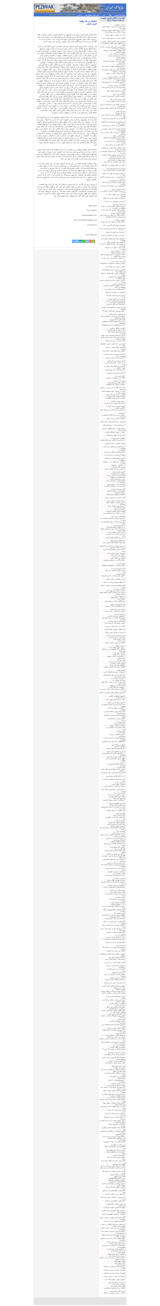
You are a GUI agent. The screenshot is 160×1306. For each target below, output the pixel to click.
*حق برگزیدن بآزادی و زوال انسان (113, 601)
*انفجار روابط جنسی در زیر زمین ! (113, 963)
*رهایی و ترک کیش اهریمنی (113, 796)
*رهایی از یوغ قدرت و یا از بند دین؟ (112, 455)
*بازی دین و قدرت (116, 1005)
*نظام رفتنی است (116, 376)
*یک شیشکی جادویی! (115, 284)
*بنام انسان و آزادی (116, 724)
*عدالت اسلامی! (117, 897)
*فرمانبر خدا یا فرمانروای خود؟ (112, 168)
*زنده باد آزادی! (117, 64)
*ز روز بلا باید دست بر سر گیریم (112, 838)
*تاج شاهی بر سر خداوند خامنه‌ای (113, 1194)
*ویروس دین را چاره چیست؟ (113, 299)
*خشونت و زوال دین (115, 589)
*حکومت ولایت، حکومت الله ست (113, 1280)
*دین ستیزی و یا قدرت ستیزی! (112, 863)
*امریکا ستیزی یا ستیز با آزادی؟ (112, 406)
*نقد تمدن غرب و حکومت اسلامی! (113, 486)
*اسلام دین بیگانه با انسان (114, 1047)
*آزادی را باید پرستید (115, 815)
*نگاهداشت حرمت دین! (115, 516)
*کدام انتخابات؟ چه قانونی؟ (113, 1182)
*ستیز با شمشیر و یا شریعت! (113, 158)
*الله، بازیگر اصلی (116, 1263)
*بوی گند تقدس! (117, 111)
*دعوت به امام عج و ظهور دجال (113, 700)
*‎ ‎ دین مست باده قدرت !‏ (114, 678)
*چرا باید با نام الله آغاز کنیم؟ (113, 1282)
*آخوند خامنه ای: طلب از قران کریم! (112, 170)
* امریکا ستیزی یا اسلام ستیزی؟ (113, 749)
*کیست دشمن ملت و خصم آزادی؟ (112, 623)
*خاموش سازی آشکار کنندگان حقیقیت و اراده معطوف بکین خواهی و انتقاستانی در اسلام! (112, 43)
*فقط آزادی (118, 732)
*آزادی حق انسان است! (115, 568)
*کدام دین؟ (118, 450)
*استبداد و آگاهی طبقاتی (114, 842)
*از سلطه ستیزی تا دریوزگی (113, 1061)
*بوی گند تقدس (117, 698)
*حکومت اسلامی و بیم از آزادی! (113, 419)
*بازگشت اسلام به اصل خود (113, 957)
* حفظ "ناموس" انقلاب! (114, 401)
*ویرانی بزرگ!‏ (117, 660)
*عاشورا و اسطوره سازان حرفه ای (112, 1221)
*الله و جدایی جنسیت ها (115, 1286)
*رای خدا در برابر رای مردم (113, 637)
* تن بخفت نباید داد (116, 782)
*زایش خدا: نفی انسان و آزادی (113, 1085)
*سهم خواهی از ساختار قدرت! (112, 160)
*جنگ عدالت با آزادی (115, 1155)
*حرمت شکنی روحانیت (114, 1083)
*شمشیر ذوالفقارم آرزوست (113, 803)
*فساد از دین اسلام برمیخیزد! (113, 77)
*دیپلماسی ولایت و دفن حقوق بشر (113, 1055)
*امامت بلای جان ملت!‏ (114, 467)
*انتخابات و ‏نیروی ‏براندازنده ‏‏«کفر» (113, 643)
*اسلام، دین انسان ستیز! (114, 554)
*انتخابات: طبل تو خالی (115, 784)
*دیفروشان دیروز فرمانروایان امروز (112, 672)
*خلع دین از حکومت (116, 1067)
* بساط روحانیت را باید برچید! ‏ (112, 500)
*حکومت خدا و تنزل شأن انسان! (112, 394)
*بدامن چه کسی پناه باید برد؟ (113, 794)
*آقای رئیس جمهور (116, 1176)
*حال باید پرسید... (117, 1033)
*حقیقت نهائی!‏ (117, 670)
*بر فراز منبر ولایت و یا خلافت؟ (112, 854)
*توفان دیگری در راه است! (114, 890)
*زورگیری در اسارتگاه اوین (113, 1008)
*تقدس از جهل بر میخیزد (114, 826)
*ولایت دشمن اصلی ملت (114, 892)
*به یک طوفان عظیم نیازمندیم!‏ (112, 527)
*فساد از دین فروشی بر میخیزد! (113, 378)
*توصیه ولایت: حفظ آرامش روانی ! (112, 959)
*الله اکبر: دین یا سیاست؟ (114, 1076)
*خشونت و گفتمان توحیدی (114, 725)
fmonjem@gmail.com (89, 215)
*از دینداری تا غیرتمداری (114, 1250)
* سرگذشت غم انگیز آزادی (113, 687)
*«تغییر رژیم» (118, 599)
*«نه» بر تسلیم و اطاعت (114, 904)
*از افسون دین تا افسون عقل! (113, 242)
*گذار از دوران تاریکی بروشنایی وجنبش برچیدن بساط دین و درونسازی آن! (113, 31)
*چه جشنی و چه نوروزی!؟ (114, 180)
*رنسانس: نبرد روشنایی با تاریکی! (113, 292)
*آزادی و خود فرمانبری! (114, 489)
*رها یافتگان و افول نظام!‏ (114, 541)
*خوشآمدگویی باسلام (115, 136)
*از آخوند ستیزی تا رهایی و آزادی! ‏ (113, 358)
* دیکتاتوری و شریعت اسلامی (113, 885)
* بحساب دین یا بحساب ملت (113, 1256)
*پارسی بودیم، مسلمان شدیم (112, 532)
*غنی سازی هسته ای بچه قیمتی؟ (113, 875)
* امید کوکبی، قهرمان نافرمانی (112, 757)
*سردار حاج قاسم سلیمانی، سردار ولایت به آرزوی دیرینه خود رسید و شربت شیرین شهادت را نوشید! (112, 337)
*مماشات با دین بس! (115, 1045)
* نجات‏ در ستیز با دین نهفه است (112, 590)
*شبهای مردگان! (117, 220)
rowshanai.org (92, 225)
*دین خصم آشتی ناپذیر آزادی (113, 1014)
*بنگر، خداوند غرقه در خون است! (113, 1063)
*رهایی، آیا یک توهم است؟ (114, 847)
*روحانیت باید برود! (116, 614)
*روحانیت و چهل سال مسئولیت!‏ (113, 385)
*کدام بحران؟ (118, 1252)
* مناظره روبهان (116, 646)
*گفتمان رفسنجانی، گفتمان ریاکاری (112, 667)
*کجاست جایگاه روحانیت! (114, 328)
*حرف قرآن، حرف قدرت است (112, 1242)
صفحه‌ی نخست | (118, 15)
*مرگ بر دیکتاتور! (116, 25)
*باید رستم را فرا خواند (115, 1066)
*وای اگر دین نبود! (116, 849)
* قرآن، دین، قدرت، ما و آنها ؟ (113, 1037)
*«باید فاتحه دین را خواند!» (114, 477)
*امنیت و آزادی (117, 731)
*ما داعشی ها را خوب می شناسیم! (112, 983)
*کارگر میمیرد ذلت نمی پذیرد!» (112, 475)
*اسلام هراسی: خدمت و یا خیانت (113, 943)
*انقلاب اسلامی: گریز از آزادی (113, 1028)
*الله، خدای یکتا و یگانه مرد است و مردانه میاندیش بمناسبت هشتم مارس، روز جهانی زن (112, 1167)
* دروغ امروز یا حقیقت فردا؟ (113, 506)
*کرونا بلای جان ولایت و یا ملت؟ (113, 304)
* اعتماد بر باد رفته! (116, 509)
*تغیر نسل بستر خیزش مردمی (112, 553)
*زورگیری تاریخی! (116, 492)
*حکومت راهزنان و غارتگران (113, 1180)
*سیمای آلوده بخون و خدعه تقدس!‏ (112, 403)
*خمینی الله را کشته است (114, 1291)
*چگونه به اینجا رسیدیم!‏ (114, 438)
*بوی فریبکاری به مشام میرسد (112, 1097)
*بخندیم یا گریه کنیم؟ (115, 798)
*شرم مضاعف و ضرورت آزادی (112, 635)
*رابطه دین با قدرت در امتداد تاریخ (113, 786)
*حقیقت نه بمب (117, 945)
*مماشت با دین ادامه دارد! (114, 54)
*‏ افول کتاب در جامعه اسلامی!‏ (112, 491)
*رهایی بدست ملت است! (114, 609)
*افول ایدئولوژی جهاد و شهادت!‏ (112, 396)
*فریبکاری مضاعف (116, 840)
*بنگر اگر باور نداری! (115, 94)
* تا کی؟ (119, 762)
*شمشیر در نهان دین (115, 878)
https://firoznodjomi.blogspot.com (85, 220)
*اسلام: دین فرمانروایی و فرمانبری (112, 1288)
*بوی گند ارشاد (117, 1265)
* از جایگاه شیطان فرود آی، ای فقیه (112, 582)
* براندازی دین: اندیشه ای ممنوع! (113, 232)
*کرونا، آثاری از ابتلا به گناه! (113, 314)
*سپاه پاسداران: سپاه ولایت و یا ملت (112, 887)
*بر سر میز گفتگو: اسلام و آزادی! (113, 538)
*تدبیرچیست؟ (117, 722)
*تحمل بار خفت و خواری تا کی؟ (113, 102)
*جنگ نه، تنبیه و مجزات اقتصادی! (113, 398)
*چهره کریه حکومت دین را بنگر (112, 1007)
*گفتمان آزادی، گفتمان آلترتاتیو (112, 511)
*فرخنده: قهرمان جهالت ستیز (113, 880)
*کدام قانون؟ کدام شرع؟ (114, 319)
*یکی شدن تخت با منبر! (114, 261)
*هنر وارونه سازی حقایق (114, 604)
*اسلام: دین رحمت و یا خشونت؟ (113, 951)
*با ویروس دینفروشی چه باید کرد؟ (113, 202)
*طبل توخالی (118, 1078)
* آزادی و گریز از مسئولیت (113, 685)
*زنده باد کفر (118, 641)
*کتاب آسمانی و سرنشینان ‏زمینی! (113, 498)
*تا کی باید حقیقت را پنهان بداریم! (113, 35)
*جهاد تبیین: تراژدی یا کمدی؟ (113, 85)
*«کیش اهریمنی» (117, 574)
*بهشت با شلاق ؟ (117, 989)
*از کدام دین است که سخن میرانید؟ (112, 1277)
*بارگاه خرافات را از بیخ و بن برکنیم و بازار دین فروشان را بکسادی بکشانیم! (112, 216)
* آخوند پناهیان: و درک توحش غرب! (112, 289)
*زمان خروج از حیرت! (115, 189)
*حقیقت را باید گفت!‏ (115, 654)
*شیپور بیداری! (117, 57)
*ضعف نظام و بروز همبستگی (113, 382)
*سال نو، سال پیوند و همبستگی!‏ (113, 435)
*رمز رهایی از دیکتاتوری (114, 1145)
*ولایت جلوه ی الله (116, 1261)
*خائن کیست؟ (117, 767)
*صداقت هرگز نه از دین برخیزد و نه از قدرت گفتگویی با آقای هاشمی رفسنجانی (113, 1138)
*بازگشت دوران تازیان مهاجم (113, 1254)
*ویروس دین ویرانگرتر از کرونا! (112, 300)
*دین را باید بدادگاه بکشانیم (114, 1178)
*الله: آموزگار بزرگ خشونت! (113, 277)
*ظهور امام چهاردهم (115, 1164)
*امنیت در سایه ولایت (115, 833)
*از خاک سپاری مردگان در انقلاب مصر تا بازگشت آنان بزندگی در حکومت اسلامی (113, 992)
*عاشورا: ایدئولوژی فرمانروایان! (113, 495)
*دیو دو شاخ (118, 1019)
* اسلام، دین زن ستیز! (115, 556)
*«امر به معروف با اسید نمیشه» (112, 937)
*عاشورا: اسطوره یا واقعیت (113, 696)
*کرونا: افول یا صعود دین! (114, 302)
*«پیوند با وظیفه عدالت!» (114, 213)
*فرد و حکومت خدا (116, 913)
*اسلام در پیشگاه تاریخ (115, 745)
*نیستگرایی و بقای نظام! (114, 597)
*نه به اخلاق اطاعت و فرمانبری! (113, 776)
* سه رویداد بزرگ (116, 596)
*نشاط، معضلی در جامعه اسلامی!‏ (112, 444)
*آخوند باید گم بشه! (116, 508)
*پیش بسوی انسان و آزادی (113, 1243)
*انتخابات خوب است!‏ (115, 653)
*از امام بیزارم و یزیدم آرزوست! (113, 373)
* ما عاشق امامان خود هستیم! (112, 1249)
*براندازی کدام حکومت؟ (114, 473)
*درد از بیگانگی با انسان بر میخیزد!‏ (113, 606)
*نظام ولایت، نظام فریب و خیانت (113, 1201)
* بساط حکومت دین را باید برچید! (113, 145)
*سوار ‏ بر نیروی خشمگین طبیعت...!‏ (112, 432)
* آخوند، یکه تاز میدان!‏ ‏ (115, 472)
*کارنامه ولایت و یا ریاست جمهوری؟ (112, 1142)
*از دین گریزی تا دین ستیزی (113, 661)
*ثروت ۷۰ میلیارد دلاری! (114, 251)
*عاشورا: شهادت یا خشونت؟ (113, 822)
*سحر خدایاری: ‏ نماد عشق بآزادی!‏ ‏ (112, 370)
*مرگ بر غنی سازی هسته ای (113, 1052)
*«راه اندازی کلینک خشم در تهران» (113, 980)
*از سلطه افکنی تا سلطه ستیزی (112, 1035)
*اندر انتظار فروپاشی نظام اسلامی (112, 629)
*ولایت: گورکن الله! (116, 639)
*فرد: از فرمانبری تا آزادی (113, 479)
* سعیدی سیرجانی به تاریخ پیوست (113, 919)
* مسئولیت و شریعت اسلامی (112, 616)
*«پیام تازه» (118, 413)
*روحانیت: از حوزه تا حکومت (113, 871)
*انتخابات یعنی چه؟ (116, 793)
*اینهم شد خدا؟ (117, 831)
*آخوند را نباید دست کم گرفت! (112, 361)
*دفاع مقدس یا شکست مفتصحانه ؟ (112, 939)
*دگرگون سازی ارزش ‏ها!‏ (114, 665)
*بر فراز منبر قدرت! (116, 525)
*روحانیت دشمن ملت (115, 1284)
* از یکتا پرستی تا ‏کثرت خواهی (112, 656)
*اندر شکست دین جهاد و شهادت (113, 811)
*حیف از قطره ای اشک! (114, 252)
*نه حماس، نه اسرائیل (115, 972)
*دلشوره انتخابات (116, 1134)
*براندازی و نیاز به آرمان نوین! (113, 484)
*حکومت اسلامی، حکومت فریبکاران (112, 1208)
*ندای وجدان (118, 658)
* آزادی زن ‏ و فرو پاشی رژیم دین (113, 626)
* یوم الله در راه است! (115, 204)
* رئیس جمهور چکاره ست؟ (113, 647)
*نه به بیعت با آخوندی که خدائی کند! (112, 162)
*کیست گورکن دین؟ (115, 873)
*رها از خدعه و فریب (115, 381)
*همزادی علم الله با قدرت (114, 902)
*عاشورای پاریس (116, 813)
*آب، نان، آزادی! (117, 59)
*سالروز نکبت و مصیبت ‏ (114, 663)
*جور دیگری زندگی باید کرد (113, 805)
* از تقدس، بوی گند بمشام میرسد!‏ (112, 469)
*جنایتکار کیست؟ (116, 935)
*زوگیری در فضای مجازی (114, 1003)
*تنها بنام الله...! (117, 278)
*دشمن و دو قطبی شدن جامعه (112, 751)
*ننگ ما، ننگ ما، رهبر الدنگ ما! (113, 330)
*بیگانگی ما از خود (116, 746)
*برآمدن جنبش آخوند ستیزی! (113, 55)
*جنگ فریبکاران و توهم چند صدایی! (112, 452)
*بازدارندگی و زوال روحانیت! (113, 621)
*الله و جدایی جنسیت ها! (114, 99)
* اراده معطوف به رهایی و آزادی (113, 579)
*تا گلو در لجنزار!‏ (116, 408)
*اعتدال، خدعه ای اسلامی (114, 978)
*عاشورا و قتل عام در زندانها (113, 702)
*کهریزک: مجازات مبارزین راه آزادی (112, 1270)
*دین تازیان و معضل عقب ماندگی (113, 633)
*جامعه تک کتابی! (116, 820)
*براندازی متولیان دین (115, 680)
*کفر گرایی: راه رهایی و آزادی (113, 824)
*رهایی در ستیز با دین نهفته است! (113, 267)
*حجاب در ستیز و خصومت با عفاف (112, 1293)
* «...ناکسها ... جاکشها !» (114, 465)
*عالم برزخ (118, 563)
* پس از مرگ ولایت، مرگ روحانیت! (112, 611)
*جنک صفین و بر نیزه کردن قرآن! (113, 341)
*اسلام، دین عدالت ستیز (114, 558)
